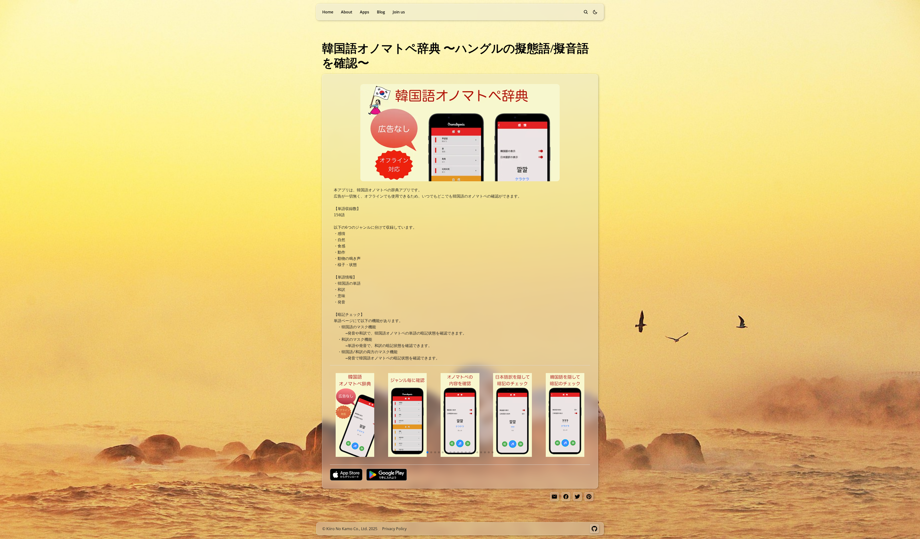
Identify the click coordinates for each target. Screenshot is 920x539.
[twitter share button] (577, 496)
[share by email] (554, 496)
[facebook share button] (566, 496)
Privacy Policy (394, 528)
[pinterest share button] (589, 496)
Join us (399, 12)
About (346, 12)
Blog (381, 12)
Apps (364, 12)
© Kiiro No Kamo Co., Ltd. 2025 (349, 528)
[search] (585, 12)
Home (327, 12)
